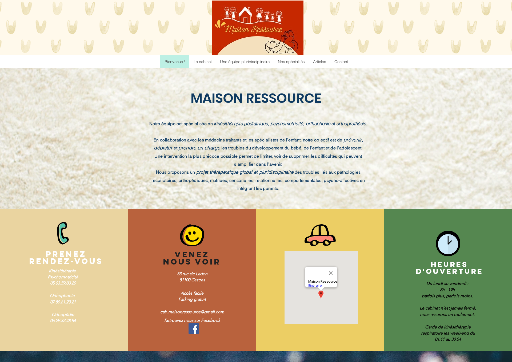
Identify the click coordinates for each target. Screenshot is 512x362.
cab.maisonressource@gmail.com (192, 311)
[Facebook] (194, 328)
